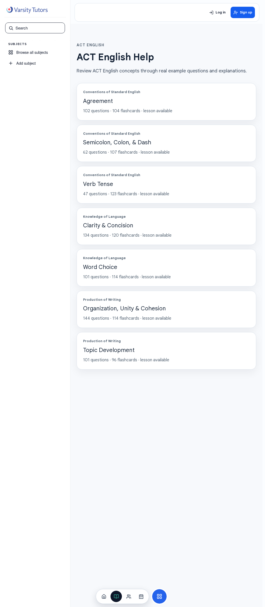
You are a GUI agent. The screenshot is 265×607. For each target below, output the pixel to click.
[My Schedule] (141, 596)
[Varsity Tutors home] (27, 10)
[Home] (103, 596)
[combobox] (39, 28)
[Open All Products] (159, 596)
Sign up (246, 12)
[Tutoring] (128, 596)
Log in (221, 12)
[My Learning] (116, 596)
